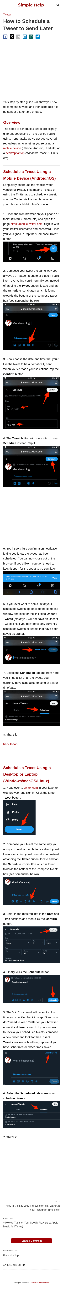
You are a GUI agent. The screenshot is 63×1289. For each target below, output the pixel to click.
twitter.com (31, 787)
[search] (58, 5)
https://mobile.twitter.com (26, 224)
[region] (31, 70)
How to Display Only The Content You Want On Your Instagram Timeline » (33, 1207)
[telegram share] (38, 37)
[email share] (18, 37)
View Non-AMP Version (40, 1283)
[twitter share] (12, 36)
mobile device (12, 148)
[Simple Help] (31, 5)
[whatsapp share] (31, 37)
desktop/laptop (15, 153)
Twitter (7, 14)
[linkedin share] (25, 37)
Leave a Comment (31, 1240)
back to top (10, 744)
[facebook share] (5, 37)
